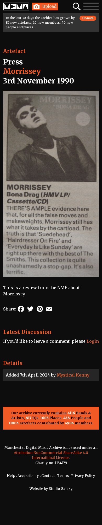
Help (11, 476)
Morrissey (22, 71)
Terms (63, 476)
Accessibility (28, 476)
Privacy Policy (83, 476)
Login (93, 341)
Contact (48, 476)
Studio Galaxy (61, 489)
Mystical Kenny (73, 375)
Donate (88, 18)
